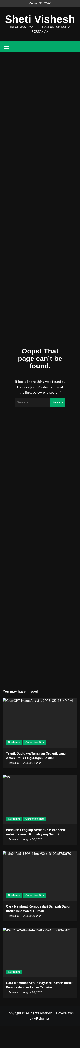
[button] (74, 46)
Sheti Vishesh (40, 19)
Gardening (14, 742)
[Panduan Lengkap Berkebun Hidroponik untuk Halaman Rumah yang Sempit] (40, 799)
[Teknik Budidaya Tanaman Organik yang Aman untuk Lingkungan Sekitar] (40, 723)
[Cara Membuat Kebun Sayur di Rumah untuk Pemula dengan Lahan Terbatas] (40, 952)
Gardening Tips (34, 742)
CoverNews (65, 1013)
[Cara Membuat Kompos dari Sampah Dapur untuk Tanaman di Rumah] (40, 876)
